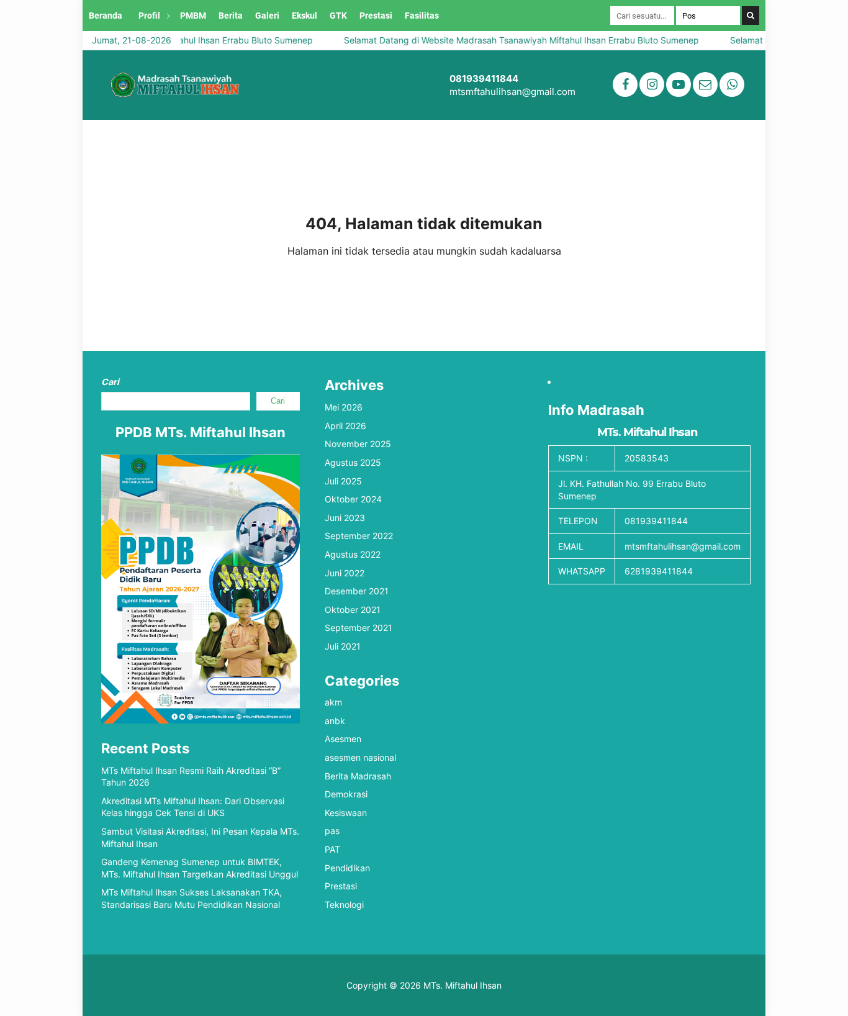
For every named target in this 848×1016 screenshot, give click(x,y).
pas (332, 830)
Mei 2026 (344, 407)
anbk (335, 720)
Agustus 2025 (353, 462)
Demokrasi (346, 794)
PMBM (193, 15)
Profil (149, 15)
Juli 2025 (343, 481)
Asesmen (343, 738)
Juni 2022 (344, 573)
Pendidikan (347, 868)
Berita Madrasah (358, 776)
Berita (231, 15)
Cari (110, 381)
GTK (338, 15)
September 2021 (358, 627)
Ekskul (304, 15)
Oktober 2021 (353, 609)
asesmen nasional (360, 757)
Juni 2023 (345, 517)
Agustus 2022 (353, 554)
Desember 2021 (357, 591)
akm (333, 702)
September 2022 (359, 535)
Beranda (105, 15)
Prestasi (375, 15)
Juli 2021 (343, 646)
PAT (332, 849)
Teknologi (344, 904)
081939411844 (483, 78)
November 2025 (358, 443)
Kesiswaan (346, 812)
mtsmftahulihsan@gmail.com (512, 92)
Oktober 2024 (353, 499)
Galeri (267, 15)
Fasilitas (422, 15)
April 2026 (345, 425)
